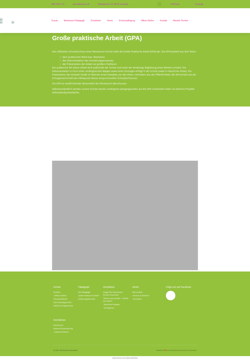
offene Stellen (147, 20)
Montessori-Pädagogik (74, 20)
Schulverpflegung (127, 20)
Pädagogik (83, 287)
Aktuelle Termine (180, 20)
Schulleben (95, 20)
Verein (110, 20)
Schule (54, 20)
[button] (159, 4)
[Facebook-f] (170, 295)
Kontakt (163, 20)
